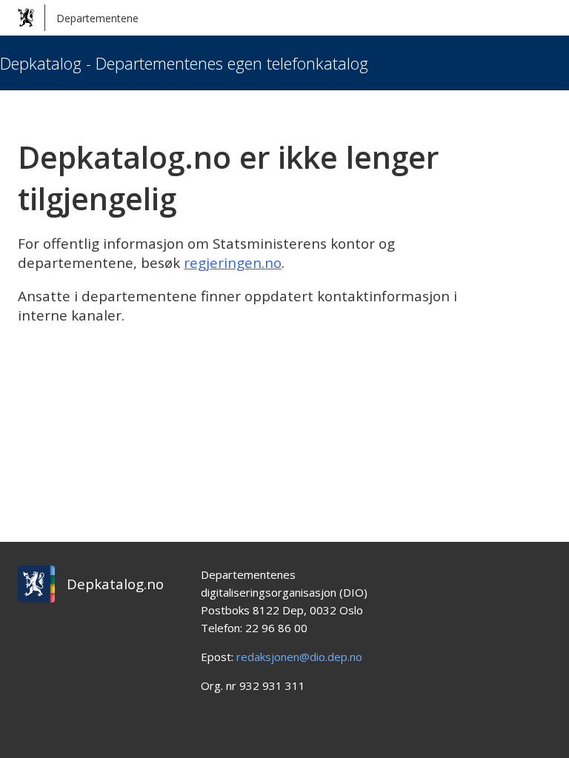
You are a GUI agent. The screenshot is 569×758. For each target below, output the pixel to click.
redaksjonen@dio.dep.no (299, 656)
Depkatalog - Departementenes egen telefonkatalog (184, 63)
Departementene (97, 18)
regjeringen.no (233, 262)
